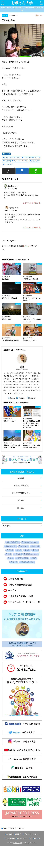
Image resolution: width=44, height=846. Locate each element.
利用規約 (18, 834)
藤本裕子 (21, 508)
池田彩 (40, 15)
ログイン (26, 246)
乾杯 (19, 550)
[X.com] (11, 398)
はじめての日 (11, 546)
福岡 (34, 558)
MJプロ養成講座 (13, 542)
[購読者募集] (22, 585)
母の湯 (18, 554)
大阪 (27, 550)
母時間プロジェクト (32, 554)
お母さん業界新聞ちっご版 (31, 157)
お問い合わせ (10, 839)
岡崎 (36, 550)
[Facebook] (20, 398)
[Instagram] (31, 398)
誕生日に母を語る (27, 562)
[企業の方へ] (22, 602)
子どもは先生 (8, 164)
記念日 (15, 562)
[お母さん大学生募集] (22, 579)
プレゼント (24, 546)
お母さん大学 (22, 3)
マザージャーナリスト (20, 161)
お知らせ (21, 500)
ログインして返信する (31, 203)
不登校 (11, 550)
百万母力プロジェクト (21, 493)
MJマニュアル (22, 839)
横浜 (9, 554)
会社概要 (9, 834)
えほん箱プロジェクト (31, 542)
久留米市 (7, 161)
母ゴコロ (4, 15)
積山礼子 (11, 186)
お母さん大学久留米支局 (12, 157)
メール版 (36, 546)
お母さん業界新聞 (21, 485)
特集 (11, 558)
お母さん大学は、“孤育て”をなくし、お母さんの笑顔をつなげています (22, 9)
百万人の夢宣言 (23, 558)
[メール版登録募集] (22, 596)
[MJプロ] (22, 590)
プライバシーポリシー (31, 834)
